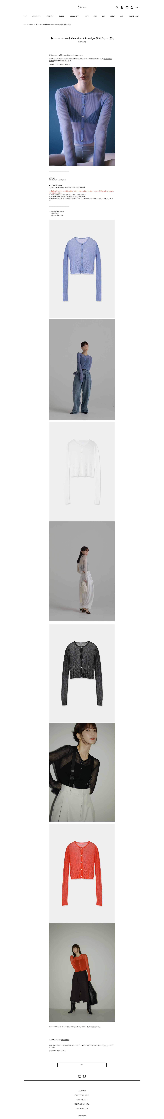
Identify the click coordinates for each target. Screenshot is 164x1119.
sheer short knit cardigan (57, 187)
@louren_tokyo (65, 1039)
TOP (25, 24)
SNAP (50, 1027)
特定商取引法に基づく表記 (82, 1104)
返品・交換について (82, 1099)
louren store (83, 1115)
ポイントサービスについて (82, 1095)
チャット (105, 1045)
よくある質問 (82, 1090)
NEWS (31, 24)
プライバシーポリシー (82, 1108)
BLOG (55, 1027)
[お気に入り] (127, 7)
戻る (82, 1065)
